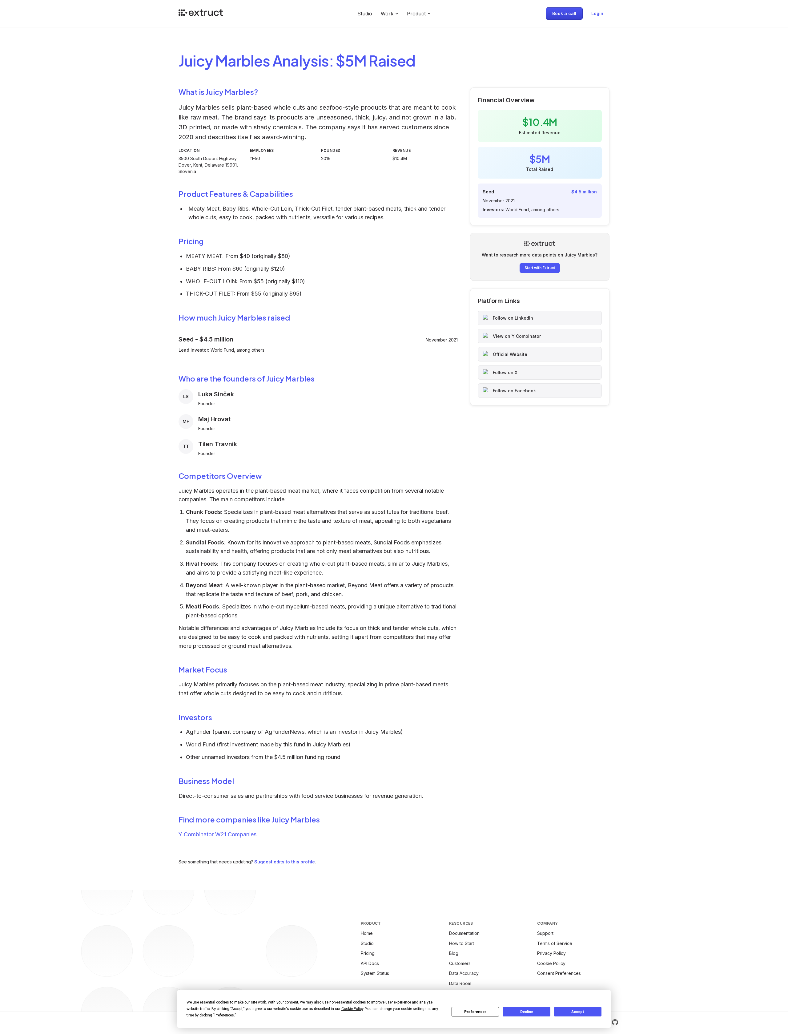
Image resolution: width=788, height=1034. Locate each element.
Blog (453, 953)
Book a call (564, 13)
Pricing (368, 953)
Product (416, 13)
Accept (577, 1012)
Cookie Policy (551, 963)
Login (597, 13)
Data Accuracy (464, 973)
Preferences (475, 1012)
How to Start (461, 943)
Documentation (464, 933)
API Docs (370, 963)
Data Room (460, 983)
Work (387, 13)
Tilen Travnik (217, 444)
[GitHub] (615, 1022)
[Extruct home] (201, 13)
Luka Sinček (216, 394)
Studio (364, 13)
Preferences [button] (224, 1015)
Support (545, 933)
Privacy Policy (551, 953)
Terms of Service (554, 943)
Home (367, 933)
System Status (375, 973)
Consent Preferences (559, 973)
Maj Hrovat (214, 419)
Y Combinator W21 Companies (217, 834)
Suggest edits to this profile (284, 861)
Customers (460, 963)
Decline (526, 1012)
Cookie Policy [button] (352, 1009)
